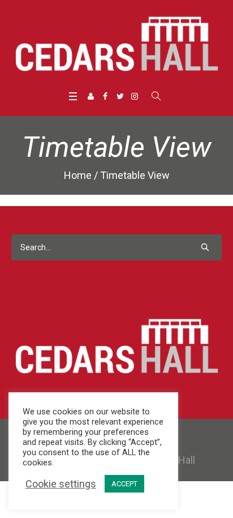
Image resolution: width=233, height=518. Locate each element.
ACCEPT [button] (124, 484)
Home (78, 175)
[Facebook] (105, 96)
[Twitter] (120, 96)
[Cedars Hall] (116, 43)
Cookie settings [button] (60, 484)
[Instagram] (134, 96)
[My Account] (90, 96)
